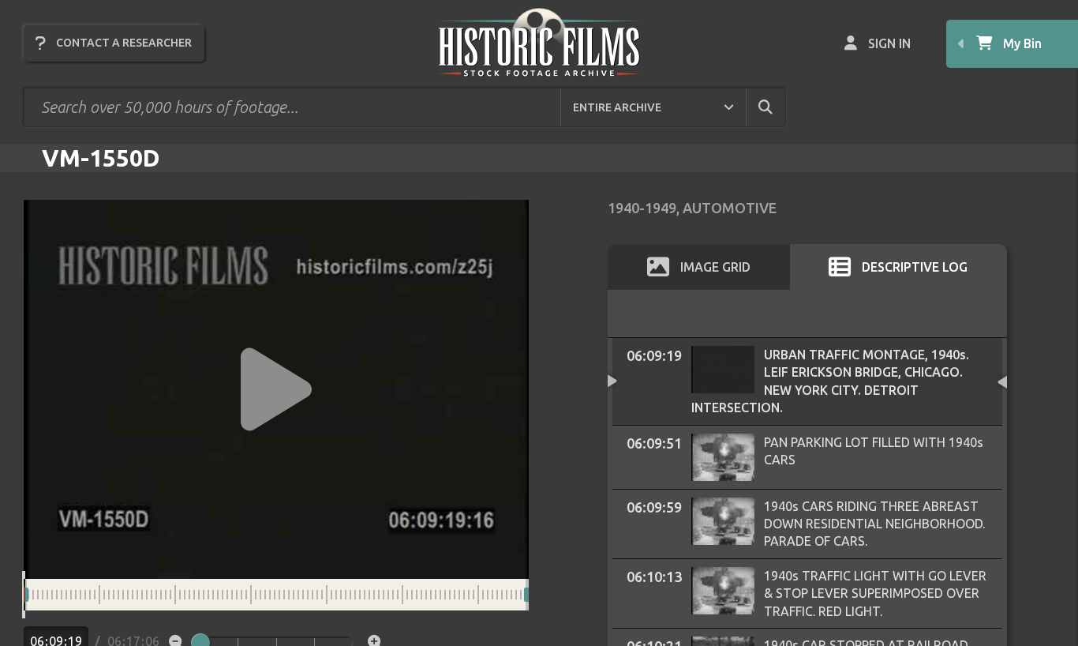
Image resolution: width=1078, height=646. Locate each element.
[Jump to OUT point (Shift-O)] (542, 594)
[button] (276, 389)
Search (779, 106)
